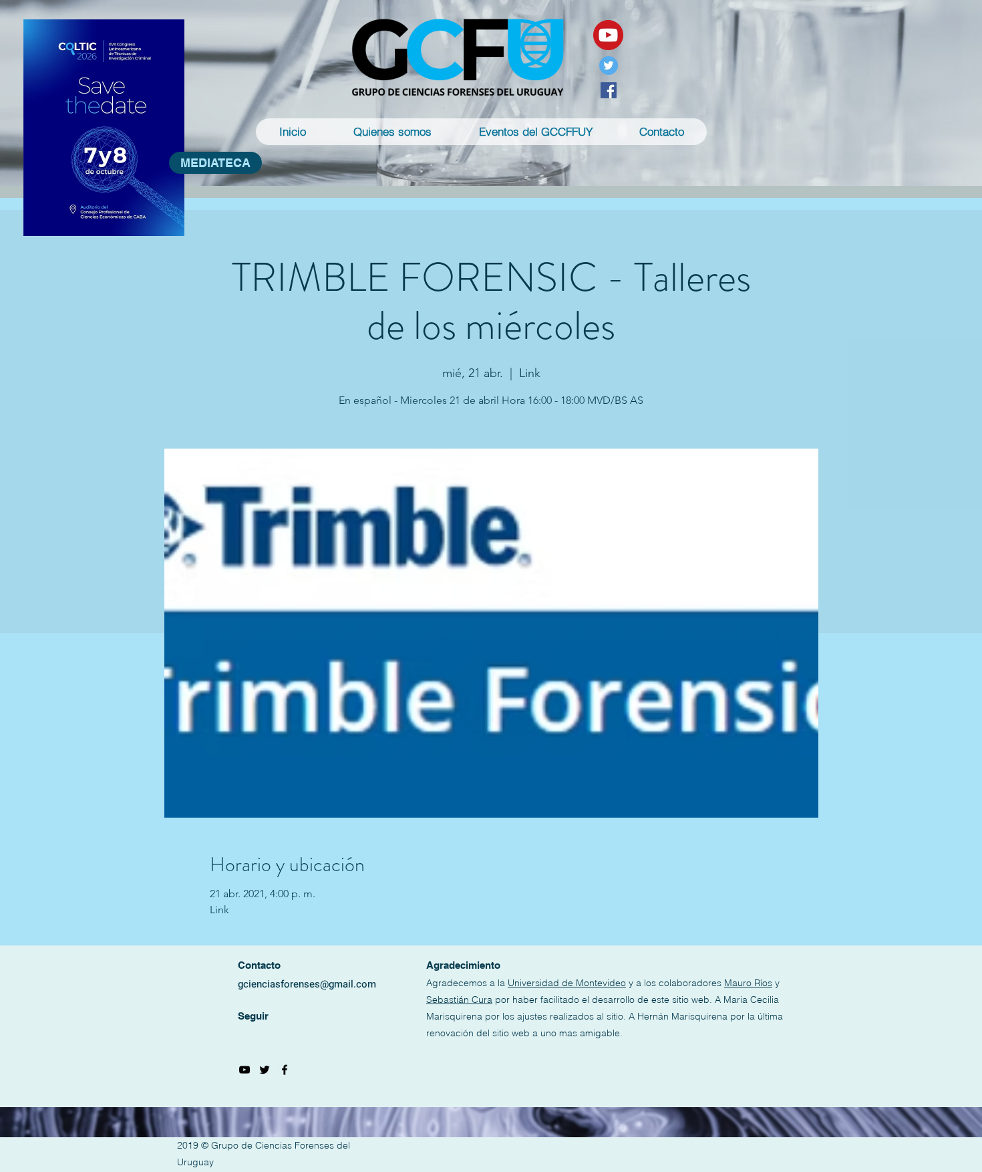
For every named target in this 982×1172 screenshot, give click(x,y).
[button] (392, 131)
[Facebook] (609, 90)
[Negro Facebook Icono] (284, 1069)
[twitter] (264, 1069)
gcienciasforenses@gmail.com (307, 984)
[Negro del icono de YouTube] (244, 1069)
